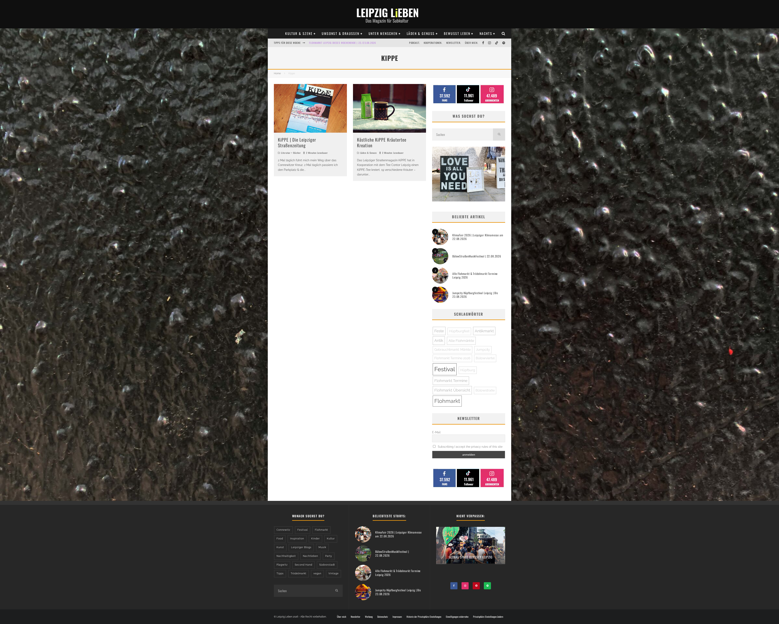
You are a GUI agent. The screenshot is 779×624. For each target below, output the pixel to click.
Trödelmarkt (298, 573)
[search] (499, 134)
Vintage (333, 573)
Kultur (331, 538)
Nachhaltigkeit (286, 556)
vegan (317, 573)
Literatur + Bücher (291, 152)
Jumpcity (483, 350)
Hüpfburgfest (459, 331)
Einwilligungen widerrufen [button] (457, 616)
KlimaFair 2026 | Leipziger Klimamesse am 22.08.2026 (477, 237)
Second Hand (303, 564)
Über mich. (471, 42)
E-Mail (436, 432)
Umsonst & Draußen (340, 33)
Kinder (315, 538)
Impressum (397, 616)
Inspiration (297, 538)
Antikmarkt (484, 331)
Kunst (280, 547)
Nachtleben (310, 556)
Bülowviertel (485, 358)
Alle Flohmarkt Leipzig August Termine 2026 (336, 42)
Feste (439, 331)
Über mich (341, 616)
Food (280, 538)
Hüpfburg (467, 370)
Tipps (280, 573)
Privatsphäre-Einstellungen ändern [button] (488, 616)
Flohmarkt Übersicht (452, 390)
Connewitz (283, 529)
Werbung (369, 616)
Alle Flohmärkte (461, 341)
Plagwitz (282, 564)
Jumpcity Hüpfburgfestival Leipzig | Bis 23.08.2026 (475, 295)
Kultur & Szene (299, 33)
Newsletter (355, 616)
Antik (438, 340)
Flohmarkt (447, 401)
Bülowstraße (485, 390)
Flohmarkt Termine (450, 380)
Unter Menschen (383, 33)
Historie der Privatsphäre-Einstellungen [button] (424, 616)
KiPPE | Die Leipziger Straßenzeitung (297, 142)
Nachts (486, 33)
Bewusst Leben (457, 33)
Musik (322, 547)
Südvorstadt (327, 564)
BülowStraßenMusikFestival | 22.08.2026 (476, 256)
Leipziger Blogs (301, 547)
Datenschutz (382, 616)
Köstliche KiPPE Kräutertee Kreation (382, 142)
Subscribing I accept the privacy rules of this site (469, 446)
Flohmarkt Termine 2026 (452, 358)
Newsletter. (453, 42)
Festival (444, 369)
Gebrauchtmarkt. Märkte (452, 350)
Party (328, 556)
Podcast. (414, 42)
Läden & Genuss (421, 33)
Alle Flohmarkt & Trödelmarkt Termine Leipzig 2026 (475, 275)
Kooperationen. (433, 42)
